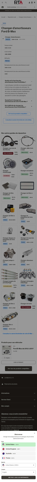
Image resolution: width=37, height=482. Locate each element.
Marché (3, 462)
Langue (3, 469)
